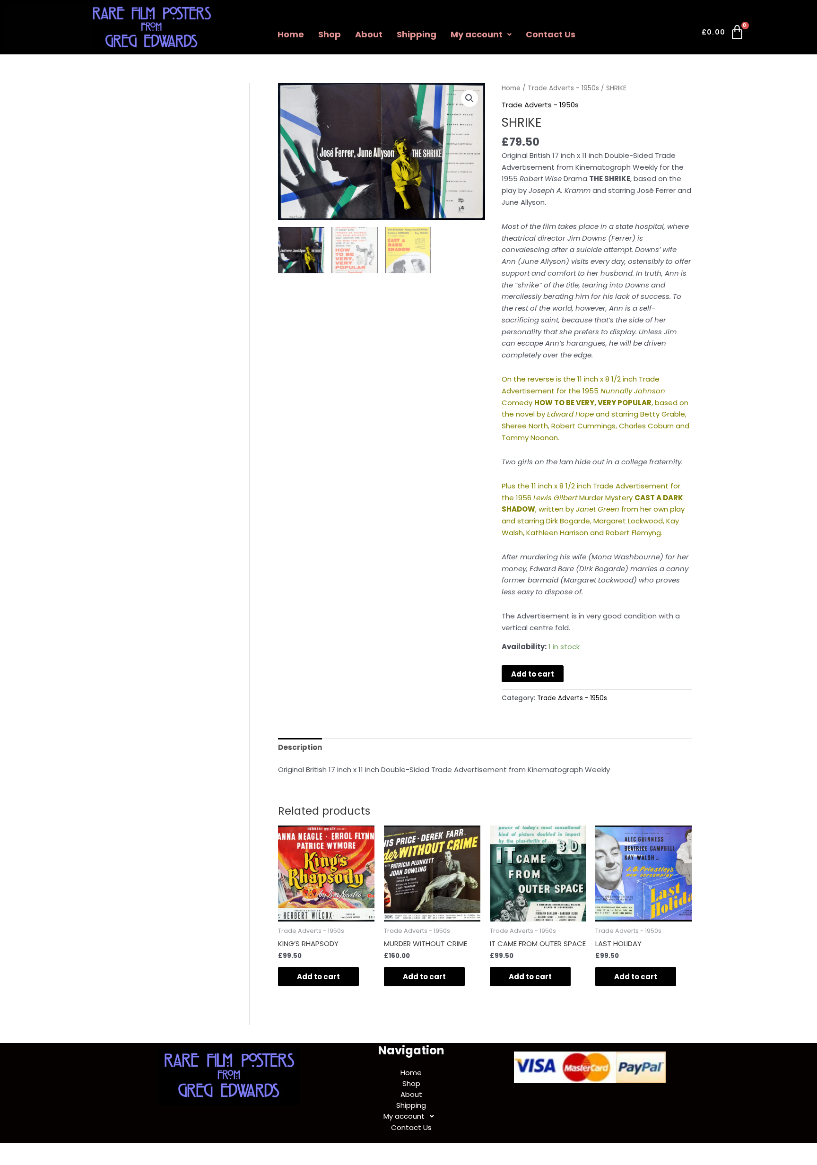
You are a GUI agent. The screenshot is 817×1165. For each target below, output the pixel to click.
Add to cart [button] (318, 977)
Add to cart (532, 674)
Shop (329, 34)
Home (291, 34)
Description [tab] (300, 747)
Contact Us (550, 34)
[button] (481, 34)
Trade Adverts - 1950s (563, 88)
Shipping (416, 34)
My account (477, 34)
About (368, 34)
